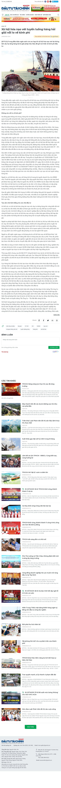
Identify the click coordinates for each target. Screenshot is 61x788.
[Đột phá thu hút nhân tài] (11, 629)
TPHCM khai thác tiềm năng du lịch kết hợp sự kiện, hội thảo (39, 659)
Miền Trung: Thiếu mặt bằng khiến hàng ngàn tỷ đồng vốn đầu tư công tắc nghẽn (39, 609)
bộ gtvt (20, 326)
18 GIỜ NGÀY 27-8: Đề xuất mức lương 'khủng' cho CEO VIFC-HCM (40, 693)
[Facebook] (45, 1)
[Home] (3, 15)
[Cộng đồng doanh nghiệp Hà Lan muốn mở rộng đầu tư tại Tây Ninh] (11, 578)
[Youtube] (48, 1)
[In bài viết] (57, 320)
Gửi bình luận (54, 347)
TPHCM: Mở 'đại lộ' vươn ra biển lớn (35, 472)
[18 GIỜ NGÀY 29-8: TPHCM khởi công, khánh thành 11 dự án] (11, 494)
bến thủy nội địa (10, 326)
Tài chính (22, 14)
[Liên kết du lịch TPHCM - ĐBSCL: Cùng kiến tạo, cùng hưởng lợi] (11, 461)
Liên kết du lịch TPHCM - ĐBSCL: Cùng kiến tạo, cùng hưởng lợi (39, 457)
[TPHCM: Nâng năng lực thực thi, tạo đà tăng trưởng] (11, 389)
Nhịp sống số (38, 14)
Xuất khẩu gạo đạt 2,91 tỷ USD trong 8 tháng (38, 439)
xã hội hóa (43, 329)
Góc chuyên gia (14, 14)
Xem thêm (30, 727)
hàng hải (35, 329)
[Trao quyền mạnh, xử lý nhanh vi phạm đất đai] (11, 680)
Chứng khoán (30, 14)
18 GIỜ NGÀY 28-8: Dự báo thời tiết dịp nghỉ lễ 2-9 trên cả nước (40, 592)
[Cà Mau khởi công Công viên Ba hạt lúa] (11, 511)
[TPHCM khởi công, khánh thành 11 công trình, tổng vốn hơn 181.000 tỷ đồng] (11, 528)
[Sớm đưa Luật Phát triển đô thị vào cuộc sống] (11, 714)
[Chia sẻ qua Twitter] (48, 320)
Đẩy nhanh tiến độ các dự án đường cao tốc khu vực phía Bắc (39, 405)
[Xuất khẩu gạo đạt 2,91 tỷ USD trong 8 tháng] (11, 444)
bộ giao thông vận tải (11, 329)
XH (33, 326)
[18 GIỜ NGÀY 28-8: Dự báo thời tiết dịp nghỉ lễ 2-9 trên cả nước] (11, 596)
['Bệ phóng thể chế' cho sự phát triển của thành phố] (11, 646)
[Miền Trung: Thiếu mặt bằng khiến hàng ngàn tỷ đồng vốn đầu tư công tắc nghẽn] (11, 613)
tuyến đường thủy (25, 329)
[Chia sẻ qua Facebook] (43, 320)
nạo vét (45, 326)
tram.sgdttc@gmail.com (44, 745)
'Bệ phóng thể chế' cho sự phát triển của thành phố (39, 642)
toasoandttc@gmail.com (46, 760)
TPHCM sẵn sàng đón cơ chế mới (34, 539)
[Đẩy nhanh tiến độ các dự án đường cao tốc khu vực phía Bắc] (11, 409)
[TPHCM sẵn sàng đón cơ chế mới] (11, 544)
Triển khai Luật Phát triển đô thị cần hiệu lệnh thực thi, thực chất (40, 422)
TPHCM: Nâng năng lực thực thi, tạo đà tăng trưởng (38, 385)
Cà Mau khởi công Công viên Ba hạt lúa (36, 506)
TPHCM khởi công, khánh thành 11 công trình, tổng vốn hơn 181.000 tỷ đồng (40, 524)
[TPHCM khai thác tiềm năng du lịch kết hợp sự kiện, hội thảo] (11, 663)
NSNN (38, 326)
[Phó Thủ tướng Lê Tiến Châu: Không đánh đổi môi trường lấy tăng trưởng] (11, 561)
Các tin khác (9, 381)
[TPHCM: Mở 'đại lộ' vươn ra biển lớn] (11, 477)
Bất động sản (47, 14)
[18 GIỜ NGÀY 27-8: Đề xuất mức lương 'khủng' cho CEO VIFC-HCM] (11, 697)
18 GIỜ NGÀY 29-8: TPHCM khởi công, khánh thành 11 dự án (39, 490)
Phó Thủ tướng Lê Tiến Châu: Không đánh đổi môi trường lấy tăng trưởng (40, 557)
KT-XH (26, 326)
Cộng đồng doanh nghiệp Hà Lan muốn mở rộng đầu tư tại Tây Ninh (40, 574)
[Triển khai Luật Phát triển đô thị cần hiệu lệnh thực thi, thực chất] (11, 426)
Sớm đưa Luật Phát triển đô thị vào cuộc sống (39, 709)
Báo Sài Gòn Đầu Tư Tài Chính (15, 8)
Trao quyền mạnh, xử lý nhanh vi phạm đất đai (39, 675)
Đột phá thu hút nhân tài (31, 624)
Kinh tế (7, 14)
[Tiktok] (50, 1)
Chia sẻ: (34, 320)
